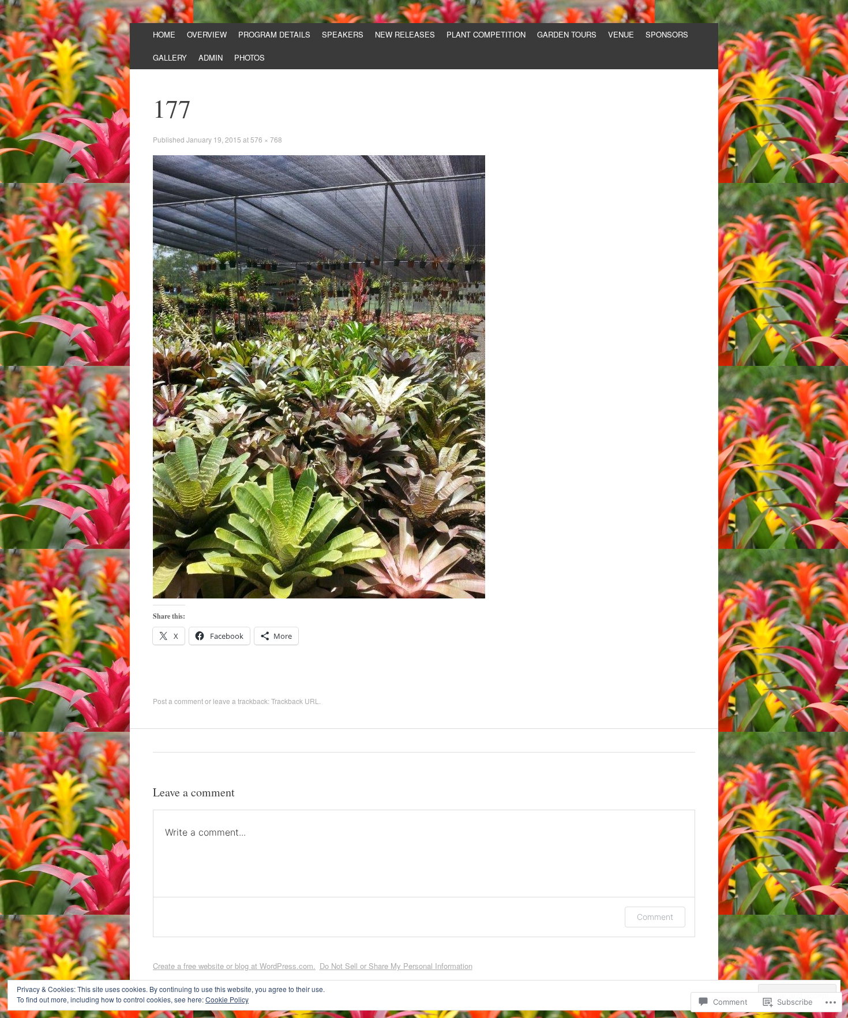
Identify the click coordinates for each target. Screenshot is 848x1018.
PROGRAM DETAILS (274, 34)
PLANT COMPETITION (486, 34)
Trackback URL (295, 701)
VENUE (621, 34)
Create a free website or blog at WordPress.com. (234, 965)
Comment (655, 917)
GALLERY (170, 57)
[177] (319, 595)
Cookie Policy (227, 999)
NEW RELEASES (405, 34)
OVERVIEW (207, 34)
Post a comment (178, 701)
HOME (164, 34)
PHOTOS (249, 57)
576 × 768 (266, 139)
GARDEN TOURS (566, 34)
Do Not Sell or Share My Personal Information (396, 965)
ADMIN (210, 57)
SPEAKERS (342, 34)
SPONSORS (667, 34)
